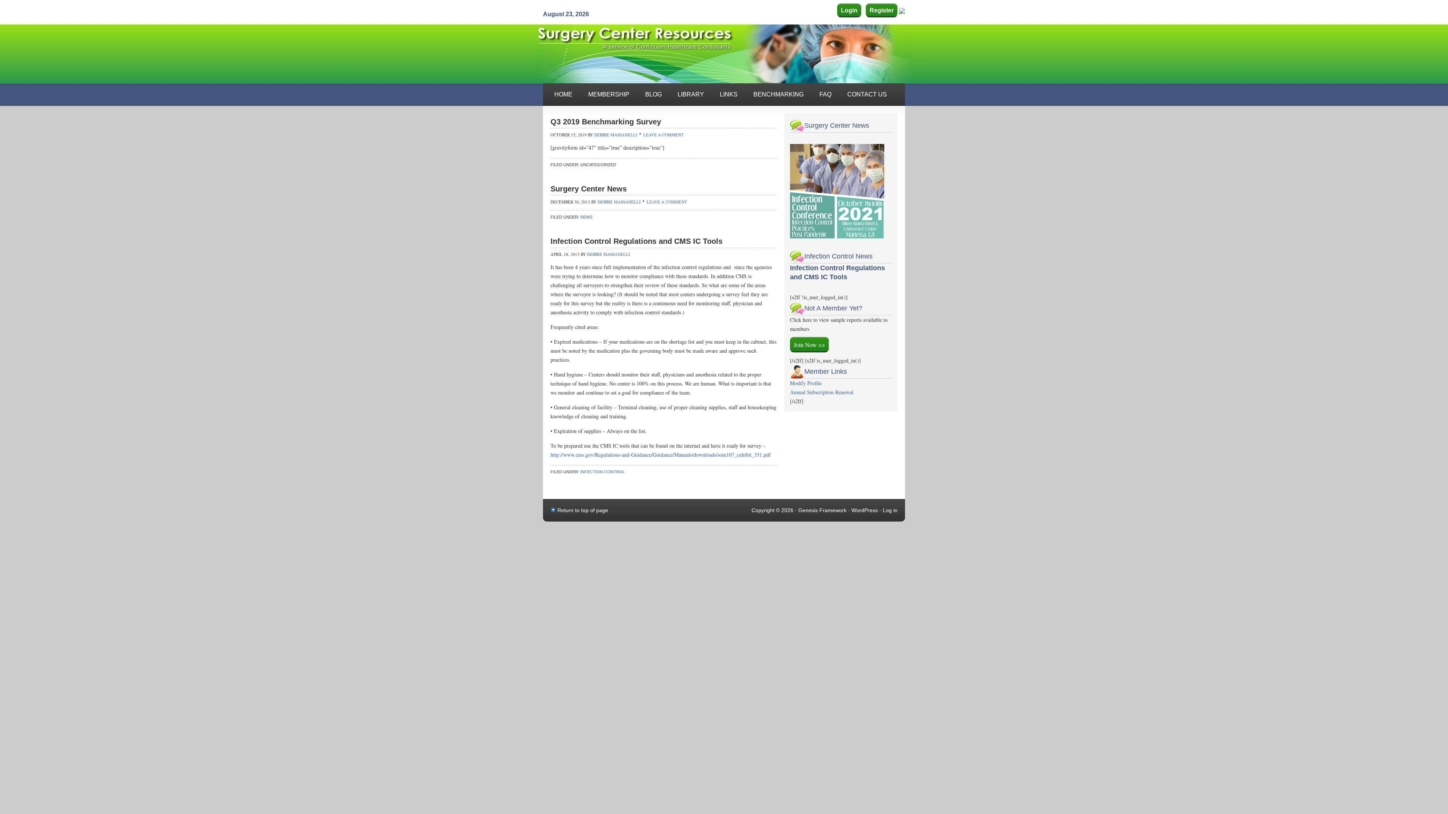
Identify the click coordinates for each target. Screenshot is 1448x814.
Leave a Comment (663, 135)
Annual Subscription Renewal (821, 392)
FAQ (825, 94)
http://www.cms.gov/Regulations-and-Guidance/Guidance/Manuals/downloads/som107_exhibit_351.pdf (661, 454)
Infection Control (602, 472)
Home (563, 94)
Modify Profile (806, 383)
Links (729, 94)
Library (691, 94)
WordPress (864, 510)
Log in (890, 510)
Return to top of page (582, 510)
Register (882, 10)
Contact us (867, 94)
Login (849, 10)
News (586, 217)
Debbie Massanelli (615, 135)
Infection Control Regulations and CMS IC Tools (636, 241)
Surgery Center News (589, 189)
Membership (608, 94)
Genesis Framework (822, 510)
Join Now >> (809, 345)
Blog (653, 94)
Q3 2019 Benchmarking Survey (606, 122)
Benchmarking (778, 94)
